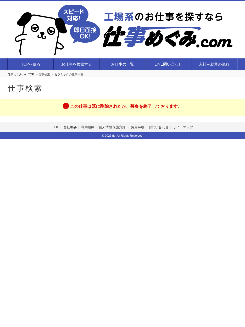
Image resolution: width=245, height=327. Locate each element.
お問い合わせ (159, 127)
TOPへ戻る (30, 64)
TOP (55, 127)
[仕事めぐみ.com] (126, 29)
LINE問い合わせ (168, 64)
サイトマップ (183, 127)
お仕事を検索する (76, 64)
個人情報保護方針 (113, 127)
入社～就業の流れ (214, 64)
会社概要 (70, 127)
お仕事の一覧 (122, 64)
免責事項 (137, 127)
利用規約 (88, 127)
